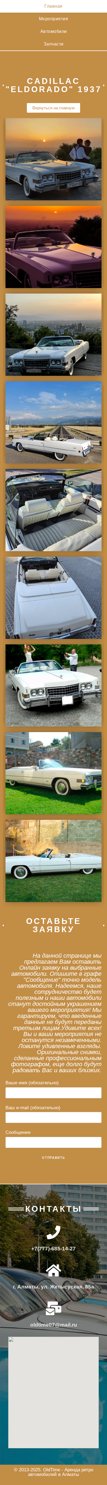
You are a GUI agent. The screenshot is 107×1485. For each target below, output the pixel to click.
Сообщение (17, 1132)
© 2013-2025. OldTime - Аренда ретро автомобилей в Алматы (53, 1472)
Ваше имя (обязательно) (32, 1082)
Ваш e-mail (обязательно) (32, 1107)
